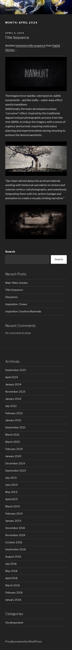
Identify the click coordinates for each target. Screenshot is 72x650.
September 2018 (15, 549)
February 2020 (14, 449)
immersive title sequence (31, 45)
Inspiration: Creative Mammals (23, 311)
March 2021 (12, 434)
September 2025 (15, 370)
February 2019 (14, 513)
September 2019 (15, 470)
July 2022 (11, 406)
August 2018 (13, 556)
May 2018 (11, 571)
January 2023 (13, 398)
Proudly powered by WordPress (23, 641)
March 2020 (12, 441)
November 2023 (15, 391)
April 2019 (11, 499)
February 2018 (14, 592)
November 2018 (15, 535)
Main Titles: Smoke (16, 282)
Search (10, 251)
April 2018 (11, 578)
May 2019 (11, 492)
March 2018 (12, 585)
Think (12, 5)
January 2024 (13, 384)
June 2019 (11, 484)
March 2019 (12, 506)
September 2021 (15, 427)
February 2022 (14, 413)
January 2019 (13, 520)
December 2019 (15, 463)
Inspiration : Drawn (16, 304)
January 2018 (13, 599)
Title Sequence (17, 37)
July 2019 (11, 477)
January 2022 (13, 420)
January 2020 (13, 456)
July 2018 (11, 563)
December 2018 (15, 528)
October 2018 (13, 542)
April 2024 (11, 377)
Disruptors (11, 297)
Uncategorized (14, 622)
